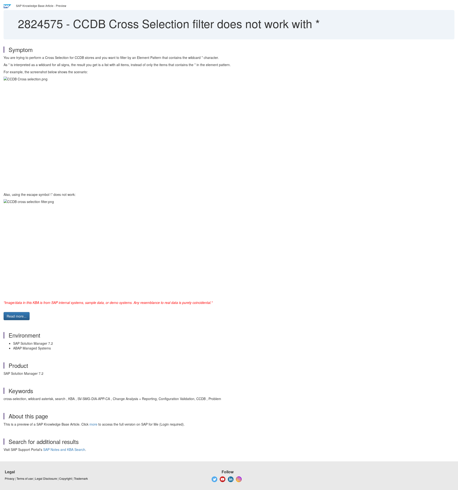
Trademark (81, 478)
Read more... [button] (16, 316)
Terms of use (24, 478)
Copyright (65, 478)
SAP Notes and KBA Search (64, 449)
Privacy (9, 478)
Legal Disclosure (46, 478)
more (93, 424)
